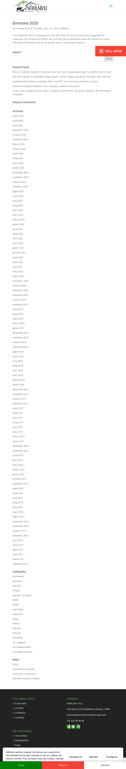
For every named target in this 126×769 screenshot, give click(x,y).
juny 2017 (18, 417)
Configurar (112, 757)
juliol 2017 (18, 412)
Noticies (65, 28)
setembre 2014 (20, 535)
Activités (17, 585)
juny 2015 (18, 497)
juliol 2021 (18, 262)
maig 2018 (18, 365)
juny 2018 (18, 361)
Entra (15, 664)
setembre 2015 (20, 483)
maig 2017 (18, 422)
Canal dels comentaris (24, 673)
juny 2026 (18, 125)
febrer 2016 (19, 469)
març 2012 (18, 544)
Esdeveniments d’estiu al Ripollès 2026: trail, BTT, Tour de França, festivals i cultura (55, 81)
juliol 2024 (18, 153)
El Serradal (20, 703)
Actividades (18, 576)
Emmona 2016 (25, 23)
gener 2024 (18, 167)
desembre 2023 (21, 172)
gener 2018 (18, 384)
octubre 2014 (19, 530)
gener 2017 (18, 441)
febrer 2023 (19, 219)
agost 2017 (18, 408)
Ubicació (105, 765)
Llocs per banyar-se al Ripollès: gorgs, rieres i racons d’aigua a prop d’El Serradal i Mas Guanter (62, 76)
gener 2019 (18, 328)
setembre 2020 (20, 290)
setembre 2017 (20, 403)
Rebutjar (93, 757)
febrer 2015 (19, 516)
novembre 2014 (21, 526)
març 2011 (18, 554)
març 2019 (18, 318)
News (15, 618)
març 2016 (18, 464)
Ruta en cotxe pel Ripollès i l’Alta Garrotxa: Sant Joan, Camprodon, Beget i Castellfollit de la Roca (62, 71)
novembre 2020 (21, 280)
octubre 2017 (19, 398)
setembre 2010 (20, 563)
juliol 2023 (18, 196)
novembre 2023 (21, 177)
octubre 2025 (19, 134)
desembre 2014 (21, 521)
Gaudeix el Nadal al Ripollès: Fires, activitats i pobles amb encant (46, 86)
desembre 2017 (21, 389)
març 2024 (18, 163)
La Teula (19, 708)
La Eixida (19, 717)
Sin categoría (19, 642)
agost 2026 (18, 115)
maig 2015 (18, 502)
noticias (17, 628)
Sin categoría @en (22, 647)
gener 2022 (18, 247)
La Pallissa (20, 712)
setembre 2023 (20, 186)
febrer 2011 (19, 559)
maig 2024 (18, 158)
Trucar (21, 765)
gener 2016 (18, 474)
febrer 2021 (19, 276)
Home (16, 599)
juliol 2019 (18, 309)
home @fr (18, 614)
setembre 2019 (20, 304)
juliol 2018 (18, 356)
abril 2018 (18, 370)
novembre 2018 (21, 337)
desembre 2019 (21, 295)
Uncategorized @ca (22, 651)
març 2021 (18, 271)
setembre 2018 (20, 346)
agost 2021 (18, 257)
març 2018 (18, 375)
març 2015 (18, 512)
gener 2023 (18, 224)
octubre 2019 (19, 299)
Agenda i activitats (22, 595)
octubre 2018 (19, 342)
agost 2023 (18, 191)
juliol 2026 (18, 120)
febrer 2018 (19, 380)
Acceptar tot (75, 757)
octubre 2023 (19, 181)
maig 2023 (18, 205)
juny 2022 (18, 229)
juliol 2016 (18, 455)
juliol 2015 (18, 493)
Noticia (16, 623)
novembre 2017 (21, 394)
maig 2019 (18, 313)
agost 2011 (18, 549)
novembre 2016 (21, 450)
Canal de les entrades (24, 669)
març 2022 (18, 243)
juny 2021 (18, 266)
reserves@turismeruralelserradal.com (86, 714)
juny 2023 (18, 200)
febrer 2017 (19, 436)
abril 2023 (18, 210)
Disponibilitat (22, 740)
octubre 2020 (19, 285)
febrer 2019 (19, 323)
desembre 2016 (21, 446)
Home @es (18, 609)
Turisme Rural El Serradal (29, 28)
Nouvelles (18, 637)
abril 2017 (18, 427)
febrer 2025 (19, 144)
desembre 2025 (21, 129)
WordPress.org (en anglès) (26, 678)
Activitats (17, 581)
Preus (18, 745)
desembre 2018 (21, 332)
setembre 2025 (20, 139)
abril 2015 (18, 507)
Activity (16, 590)
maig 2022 (18, 233)
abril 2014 (18, 540)
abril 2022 (18, 238)
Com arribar (21, 735)
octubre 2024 (19, 148)
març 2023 (18, 214)
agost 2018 (18, 351)
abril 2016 (18, 460)
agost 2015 (18, 488)
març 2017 (18, 431)
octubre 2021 (19, 252)
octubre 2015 (19, 478)
